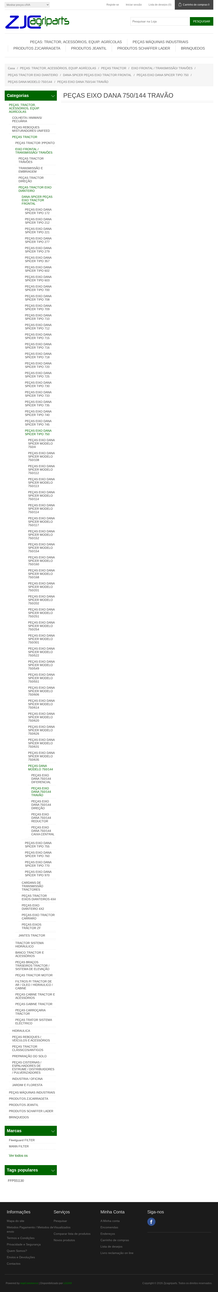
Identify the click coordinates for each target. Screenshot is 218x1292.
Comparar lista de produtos (72, 1233)
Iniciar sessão (134, 4)
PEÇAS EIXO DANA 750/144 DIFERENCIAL (41, 779)
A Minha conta (110, 1221)
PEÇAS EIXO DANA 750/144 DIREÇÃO (41, 805)
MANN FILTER (19, 1146)
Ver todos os (18, 1155)
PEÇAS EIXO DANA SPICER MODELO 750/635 (41, 756)
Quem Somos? (17, 1250)
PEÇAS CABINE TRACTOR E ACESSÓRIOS (35, 996)
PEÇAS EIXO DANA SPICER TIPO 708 (38, 297)
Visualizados (62, 1227)
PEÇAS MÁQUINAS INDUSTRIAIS (160, 42)
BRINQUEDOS (193, 48)
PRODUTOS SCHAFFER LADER (143, 48)
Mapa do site (15, 1221)
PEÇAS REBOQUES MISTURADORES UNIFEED (31, 129)
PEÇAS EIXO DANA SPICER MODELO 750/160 (41, 561)
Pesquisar (60, 1221)
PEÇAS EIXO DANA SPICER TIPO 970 (38, 873)
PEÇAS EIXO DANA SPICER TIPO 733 (38, 394)
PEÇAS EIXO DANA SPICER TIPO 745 (38, 422)
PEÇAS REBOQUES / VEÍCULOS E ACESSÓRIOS (31, 1038)
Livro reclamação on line (116, 1253)
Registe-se (112, 4)
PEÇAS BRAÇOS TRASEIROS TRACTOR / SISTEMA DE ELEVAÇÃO (32, 965)
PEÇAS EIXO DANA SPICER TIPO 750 (163, 75)
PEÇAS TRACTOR (113, 68)
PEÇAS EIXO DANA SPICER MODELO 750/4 (41, 443)
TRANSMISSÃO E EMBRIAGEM (31, 169)
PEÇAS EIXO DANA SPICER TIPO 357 (38, 259)
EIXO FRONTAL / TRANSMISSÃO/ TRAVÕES (161, 68)
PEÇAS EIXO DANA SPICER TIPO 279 (38, 249)
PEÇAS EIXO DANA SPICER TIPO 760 (38, 854)
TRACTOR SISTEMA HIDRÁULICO (29, 944)
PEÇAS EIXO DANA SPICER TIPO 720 (38, 365)
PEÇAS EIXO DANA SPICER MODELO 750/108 (41, 456)
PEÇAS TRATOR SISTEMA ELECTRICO (33, 1021)
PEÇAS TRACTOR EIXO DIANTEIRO (33, 75)
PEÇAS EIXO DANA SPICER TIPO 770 (38, 863)
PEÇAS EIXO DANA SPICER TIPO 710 (38, 317)
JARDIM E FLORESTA (27, 1085)
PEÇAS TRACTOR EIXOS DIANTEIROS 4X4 (39, 897)
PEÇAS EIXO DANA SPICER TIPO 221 (38, 230)
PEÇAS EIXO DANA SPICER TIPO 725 (38, 374)
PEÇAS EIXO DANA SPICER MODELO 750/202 (41, 600)
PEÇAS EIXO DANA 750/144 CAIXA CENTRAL (42, 831)
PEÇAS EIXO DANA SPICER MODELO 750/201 (41, 587)
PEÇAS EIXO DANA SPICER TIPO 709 (38, 307)
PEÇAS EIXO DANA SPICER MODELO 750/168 (41, 574)
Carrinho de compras (114, 1240)
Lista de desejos (111, 1246)
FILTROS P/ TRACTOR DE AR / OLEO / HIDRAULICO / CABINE (34, 985)
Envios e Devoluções (21, 1257)
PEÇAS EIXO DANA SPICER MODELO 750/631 (41, 743)
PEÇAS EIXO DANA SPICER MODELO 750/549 (41, 665)
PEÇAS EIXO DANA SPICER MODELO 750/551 (41, 678)
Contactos (13, 1263)
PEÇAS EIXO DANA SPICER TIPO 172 (38, 211)
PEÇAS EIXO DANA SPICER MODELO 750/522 (41, 652)
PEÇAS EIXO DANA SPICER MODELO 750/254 (41, 626)
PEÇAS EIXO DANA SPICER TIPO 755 (38, 844)
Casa (11, 68)
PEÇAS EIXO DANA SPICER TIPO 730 (38, 384)
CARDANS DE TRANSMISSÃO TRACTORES (32, 886)
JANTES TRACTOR (32, 935)
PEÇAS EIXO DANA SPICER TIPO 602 (38, 269)
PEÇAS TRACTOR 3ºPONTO (35, 143)
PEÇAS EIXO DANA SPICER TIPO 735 (38, 403)
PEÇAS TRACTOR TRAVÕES (31, 160)
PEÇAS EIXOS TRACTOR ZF (31, 926)
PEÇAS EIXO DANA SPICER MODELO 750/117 (41, 522)
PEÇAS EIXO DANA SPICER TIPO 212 (38, 220)
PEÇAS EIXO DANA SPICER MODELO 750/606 (41, 691)
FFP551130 (16, 1180)
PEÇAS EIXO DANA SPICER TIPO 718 (38, 355)
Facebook (151, 1222)
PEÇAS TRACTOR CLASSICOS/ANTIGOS (27, 1048)
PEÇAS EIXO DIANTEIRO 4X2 (33, 907)
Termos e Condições (20, 1238)
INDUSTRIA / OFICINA (27, 1079)
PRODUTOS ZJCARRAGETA (36, 48)
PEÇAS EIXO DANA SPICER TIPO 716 (38, 345)
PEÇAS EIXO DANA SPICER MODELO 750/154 (41, 548)
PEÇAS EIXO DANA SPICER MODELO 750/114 (41, 495)
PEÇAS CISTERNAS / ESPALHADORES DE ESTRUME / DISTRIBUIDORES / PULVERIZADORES (33, 1067)
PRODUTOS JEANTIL (88, 48)
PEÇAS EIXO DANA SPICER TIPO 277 (38, 240)
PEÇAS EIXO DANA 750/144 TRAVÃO (41, 792)
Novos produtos (64, 1240)
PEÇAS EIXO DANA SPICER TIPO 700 (38, 288)
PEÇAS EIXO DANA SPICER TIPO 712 (38, 326)
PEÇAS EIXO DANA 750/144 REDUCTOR (41, 818)
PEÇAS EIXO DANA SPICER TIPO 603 (38, 278)
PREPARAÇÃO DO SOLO (29, 1056)
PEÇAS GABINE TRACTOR (33, 1004)
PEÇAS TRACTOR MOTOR (34, 975)
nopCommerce (29, 1283)
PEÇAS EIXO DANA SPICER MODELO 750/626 (41, 730)
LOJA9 (67, 1283)
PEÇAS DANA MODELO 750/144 (30, 82)
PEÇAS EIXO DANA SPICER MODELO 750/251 (41, 613)
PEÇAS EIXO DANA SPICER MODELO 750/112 (41, 469)
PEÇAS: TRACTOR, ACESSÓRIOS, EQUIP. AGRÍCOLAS (76, 42)
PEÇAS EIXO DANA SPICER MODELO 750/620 (41, 717)
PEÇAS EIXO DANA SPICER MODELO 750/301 (41, 639)
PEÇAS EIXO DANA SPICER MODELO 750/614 (41, 704)
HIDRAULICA (21, 1030)
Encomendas (109, 1227)
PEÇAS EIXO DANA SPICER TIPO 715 (38, 336)
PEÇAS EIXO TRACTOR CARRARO (38, 916)
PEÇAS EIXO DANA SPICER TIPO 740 (38, 413)
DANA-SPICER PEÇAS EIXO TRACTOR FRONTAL (97, 75)
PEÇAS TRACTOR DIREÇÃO (31, 179)
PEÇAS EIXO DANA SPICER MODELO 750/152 (41, 535)
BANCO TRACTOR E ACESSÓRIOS (29, 954)
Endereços (107, 1233)
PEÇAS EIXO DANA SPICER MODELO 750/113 (41, 482)
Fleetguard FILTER (22, 1140)
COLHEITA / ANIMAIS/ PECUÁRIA (27, 119)
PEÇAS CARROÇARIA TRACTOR (30, 1012)
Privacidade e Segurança (24, 1244)
